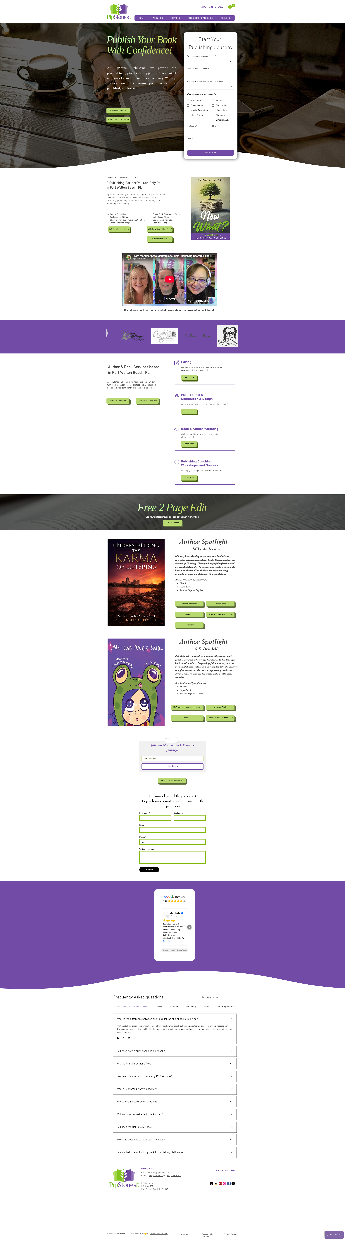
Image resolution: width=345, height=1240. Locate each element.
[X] (233, 1183)
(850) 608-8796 (173, 1175)
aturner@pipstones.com (159, 1172)
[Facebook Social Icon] (229, 1183)
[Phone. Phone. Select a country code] (144, 842)
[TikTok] (211, 1183)
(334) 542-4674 (155, 1175)
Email (190, 139)
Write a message (146, 849)
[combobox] (210, 61)
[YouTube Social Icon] (220, 1183)
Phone (215, 126)
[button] (231, 6)
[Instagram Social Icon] (224, 1183)
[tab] (132, 1006)
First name (192, 126)
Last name (179, 813)
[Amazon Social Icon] (216, 1183)
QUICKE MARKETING (159, 1234)
